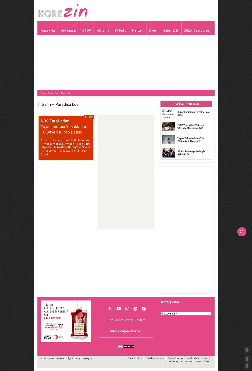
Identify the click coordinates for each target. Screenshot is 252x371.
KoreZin (63, 358)
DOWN (247, 366)
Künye (189, 361)
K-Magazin (68, 30)
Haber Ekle (171, 30)
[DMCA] (126, 347)
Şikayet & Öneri (202, 361)
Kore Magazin (86, 358)
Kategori (65, 93)
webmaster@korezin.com (126, 331)
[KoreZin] (62, 17)
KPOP (77, 358)
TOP (247, 349)
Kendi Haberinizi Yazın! (197, 358)
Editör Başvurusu (196, 30)
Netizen (138, 30)
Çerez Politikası (135, 358)
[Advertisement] (126, 64)
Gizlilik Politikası (175, 358)
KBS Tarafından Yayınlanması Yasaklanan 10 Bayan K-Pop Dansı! (64, 126)
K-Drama (102, 30)
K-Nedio (120, 30)
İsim (57, 93)
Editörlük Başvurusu (155, 358)
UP (247, 358)
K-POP (86, 30)
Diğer (153, 30)
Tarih (50, 93)
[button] (241, 231)
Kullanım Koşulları (174, 361)
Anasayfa (48, 30)
